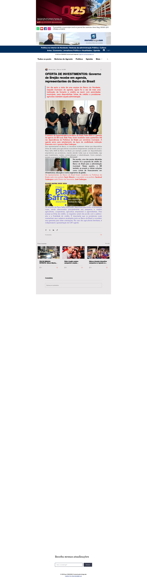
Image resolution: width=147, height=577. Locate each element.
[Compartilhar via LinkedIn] (53, 230)
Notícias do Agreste (63, 59)
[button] (107, 59)
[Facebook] (45, 28)
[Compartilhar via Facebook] (46, 230)
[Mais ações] (101, 69)
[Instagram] (49, 28)
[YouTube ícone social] (41, 28)
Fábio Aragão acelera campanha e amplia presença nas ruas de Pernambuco (71, 262)
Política (79, 59)
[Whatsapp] (38, 28)
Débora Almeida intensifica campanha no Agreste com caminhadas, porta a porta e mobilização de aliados (98, 262)
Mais (98, 59)
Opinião (89, 59)
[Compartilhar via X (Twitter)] (49, 230)
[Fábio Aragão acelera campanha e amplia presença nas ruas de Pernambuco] (73, 252)
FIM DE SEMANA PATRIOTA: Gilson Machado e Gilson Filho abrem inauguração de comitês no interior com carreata (48, 262)
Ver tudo (107, 243)
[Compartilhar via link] (57, 230)
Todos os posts (44, 59)
